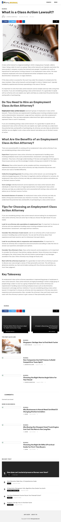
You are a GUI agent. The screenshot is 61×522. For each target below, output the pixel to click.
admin (26, 414)
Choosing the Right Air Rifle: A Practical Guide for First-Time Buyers (38, 446)
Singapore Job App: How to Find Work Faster (40, 342)
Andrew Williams (29, 364)
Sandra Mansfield (12, 16)
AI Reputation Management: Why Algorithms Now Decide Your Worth (26, 488)
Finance (10, 497)
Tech (9, 474)
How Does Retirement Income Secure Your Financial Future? (24, 495)
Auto (9, 483)
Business (4, 8)
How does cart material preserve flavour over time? (27, 472)
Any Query (27, 514)
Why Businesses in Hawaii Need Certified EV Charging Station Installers (40, 411)
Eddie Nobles (28, 344)
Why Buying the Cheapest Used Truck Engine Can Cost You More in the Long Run (41, 428)
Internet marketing (13, 490)
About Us (34, 514)
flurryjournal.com (35, 518)
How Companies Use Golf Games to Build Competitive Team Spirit (39, 361)
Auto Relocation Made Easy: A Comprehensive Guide (22, 481)
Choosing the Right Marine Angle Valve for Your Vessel (40, 379)
